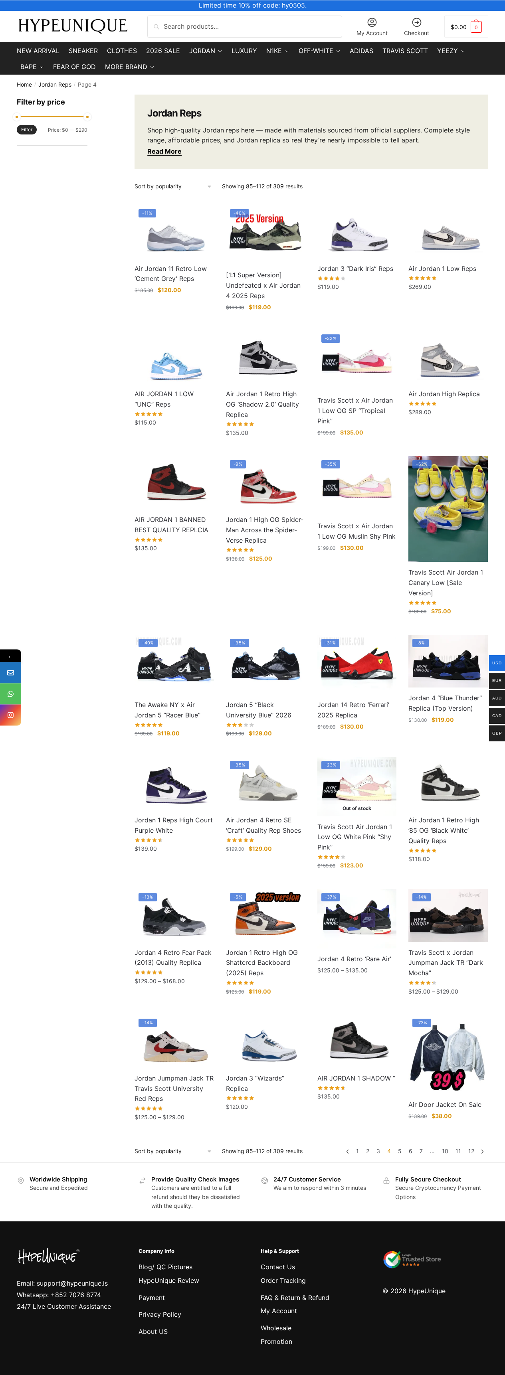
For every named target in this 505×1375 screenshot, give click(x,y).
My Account (372, 33)
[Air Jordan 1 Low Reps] (448, 231)
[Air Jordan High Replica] (448, 356)
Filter (26, 129)
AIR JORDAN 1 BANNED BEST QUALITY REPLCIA (171, 525)
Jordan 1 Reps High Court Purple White (174, 825)
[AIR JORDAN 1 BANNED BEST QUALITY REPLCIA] (174, 482)
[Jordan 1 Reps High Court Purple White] (174, 783)
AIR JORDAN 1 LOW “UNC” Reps (164, 399)
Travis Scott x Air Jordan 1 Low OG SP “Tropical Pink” (355, 410)
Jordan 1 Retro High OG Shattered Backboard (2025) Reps (262, 962)
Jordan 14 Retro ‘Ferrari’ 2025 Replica (353, 710)
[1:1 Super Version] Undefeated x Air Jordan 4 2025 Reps (263, 285)
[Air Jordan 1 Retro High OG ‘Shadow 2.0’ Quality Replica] (265, 356)
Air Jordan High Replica (444, 394)
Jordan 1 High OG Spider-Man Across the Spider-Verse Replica (264, 530)
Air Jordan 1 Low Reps (442, 269)
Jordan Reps (54, 84)
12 (471, 1151)
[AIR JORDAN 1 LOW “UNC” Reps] (174, 356)
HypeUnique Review (169, 1280)
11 (458, 1151)
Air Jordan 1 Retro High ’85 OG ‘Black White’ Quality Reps (443, 830)
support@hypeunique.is (72, 1283)
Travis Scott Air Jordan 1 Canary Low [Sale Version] (445, 582)
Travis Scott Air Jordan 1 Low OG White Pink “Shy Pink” (354, 837)
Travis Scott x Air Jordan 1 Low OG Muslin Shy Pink (356, 531)
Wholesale (276, 1328)
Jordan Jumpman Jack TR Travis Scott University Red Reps (174, 1088)
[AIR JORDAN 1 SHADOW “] (357, 1041)
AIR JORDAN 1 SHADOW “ (356, 1078)
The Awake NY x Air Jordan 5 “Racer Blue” (167, 710)
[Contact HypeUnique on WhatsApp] (10, 694)
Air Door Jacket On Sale (444, 1104)
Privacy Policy (160, 1314)
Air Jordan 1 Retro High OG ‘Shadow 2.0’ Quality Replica (262, 404)
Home (24, 84)
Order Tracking (283, 1280)
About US (153, 1331)
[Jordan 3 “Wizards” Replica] (265, 1041)
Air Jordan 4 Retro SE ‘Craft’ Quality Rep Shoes (263, 825)
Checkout (416, 33)
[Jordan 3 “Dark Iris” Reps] (357, 231)
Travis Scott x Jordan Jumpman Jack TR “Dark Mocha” (445, 962)
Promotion (276, 1341)
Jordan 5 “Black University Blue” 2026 (258, 710)
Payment (152, 1298)
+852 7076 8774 (76, 1295)
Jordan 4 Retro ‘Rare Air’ (354, 959)
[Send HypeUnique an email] (10, 673)
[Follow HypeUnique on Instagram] (10, 715)
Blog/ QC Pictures (165, 1267)
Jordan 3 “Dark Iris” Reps (355, 269)
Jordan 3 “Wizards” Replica (255, 1083)
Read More (164, 151)
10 (445, 1151)
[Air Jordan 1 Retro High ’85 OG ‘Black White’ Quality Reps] (448, 783)
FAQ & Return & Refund (295, 1298)
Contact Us (278, 1267)
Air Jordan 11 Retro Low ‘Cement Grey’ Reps (171, 274)
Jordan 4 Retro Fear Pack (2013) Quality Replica (173, 957)
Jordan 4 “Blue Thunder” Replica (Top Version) (445, 703)
